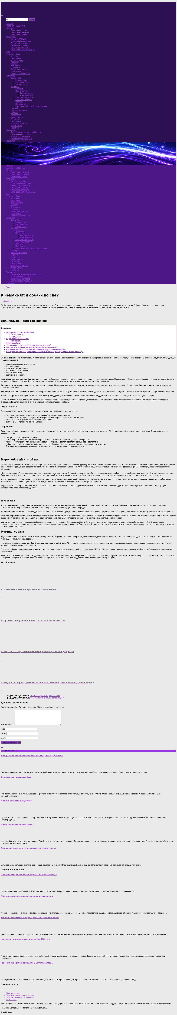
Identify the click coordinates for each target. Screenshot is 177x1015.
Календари (11, 37)
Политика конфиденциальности (20, 995)
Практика (15, 128)
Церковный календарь (21, 41)
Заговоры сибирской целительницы (31, 106)
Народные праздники (20, 137)
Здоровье (15, 56)
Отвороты (19, 89)
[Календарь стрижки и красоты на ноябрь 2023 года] (6, 952)
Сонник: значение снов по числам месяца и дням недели (28, 848)
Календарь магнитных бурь (23, 50)
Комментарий (7, 725)
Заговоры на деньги (24, 97)
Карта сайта (11, 1000)
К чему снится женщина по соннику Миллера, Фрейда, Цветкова (32, 756)
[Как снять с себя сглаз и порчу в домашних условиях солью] (6, 930)
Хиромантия (16, 126)
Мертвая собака (13, 343)
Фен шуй (14, 108)
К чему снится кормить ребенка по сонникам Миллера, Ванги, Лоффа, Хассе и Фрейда (44, 352)
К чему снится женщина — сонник (17, 824)
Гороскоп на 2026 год (15, 26)
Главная (9, 24)
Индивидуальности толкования (20, 332)
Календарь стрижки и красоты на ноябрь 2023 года (25, 939)
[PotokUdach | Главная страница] (27, 11)
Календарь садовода (20, 48)
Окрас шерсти (17, 334)
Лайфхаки (10, 141)
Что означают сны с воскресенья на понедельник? (28, 345)
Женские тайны (13, 54)
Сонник (9, 52)
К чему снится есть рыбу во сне (16, 801)
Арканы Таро (21, 84)
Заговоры (15, 87)
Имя (3, 729)
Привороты (20, 104)
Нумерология (17, 117)
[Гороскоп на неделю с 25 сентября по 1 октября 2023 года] (6, 887)
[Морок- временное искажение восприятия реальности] (6, 909)
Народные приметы (19, 124)
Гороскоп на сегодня (20, 30)
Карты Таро (16, 78)
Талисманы (16, 121)
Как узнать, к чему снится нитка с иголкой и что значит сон (32, 347)
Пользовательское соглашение (20, 997)
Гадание (14, 113)
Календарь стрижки (19, 45)
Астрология (16, 115)
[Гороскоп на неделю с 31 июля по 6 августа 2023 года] (6, 975)
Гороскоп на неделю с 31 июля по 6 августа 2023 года (26, 963)
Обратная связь (13, 993)
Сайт (3, 738)
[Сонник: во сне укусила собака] (6, 790)
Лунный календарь (19, 39)
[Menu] (2, 15)
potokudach (7, 301)
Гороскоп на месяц (19, 35)
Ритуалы (19, 102)
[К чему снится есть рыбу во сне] (6, 813)
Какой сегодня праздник (21, 139)
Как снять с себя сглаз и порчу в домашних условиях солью (30, 918)
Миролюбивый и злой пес (17, 339)
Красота (14, 63)
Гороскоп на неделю (20, 32)
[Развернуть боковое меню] (2, 747)
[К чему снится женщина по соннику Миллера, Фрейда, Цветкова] (6, 768)
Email (3, 733)
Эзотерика (10, 76)
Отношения (16, 58)
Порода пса (16, 336)
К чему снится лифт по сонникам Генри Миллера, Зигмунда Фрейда (36, 349)
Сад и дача (15, 65)
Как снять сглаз (27, 93)
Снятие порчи (26, 95)
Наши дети (15, 67)
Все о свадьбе (17, 61)
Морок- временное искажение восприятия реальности (27, 896)
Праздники (10, 130)
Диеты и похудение (19, 69)
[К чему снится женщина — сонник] (6, 837)
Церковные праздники (21, 134)
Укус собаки (16, 341)
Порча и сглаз (21, 91)
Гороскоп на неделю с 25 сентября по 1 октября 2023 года (29, 875)
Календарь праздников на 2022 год (26, 132)
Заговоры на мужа (23, 100)
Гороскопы (10, 28)
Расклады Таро (22, 82)
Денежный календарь (20, 43)
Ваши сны (15, 119)
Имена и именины (19, 110)
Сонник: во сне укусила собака (16, 777)
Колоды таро (21, 80)
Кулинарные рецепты (20, 74)
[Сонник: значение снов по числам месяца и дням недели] (6, 861)
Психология (16, 71)
